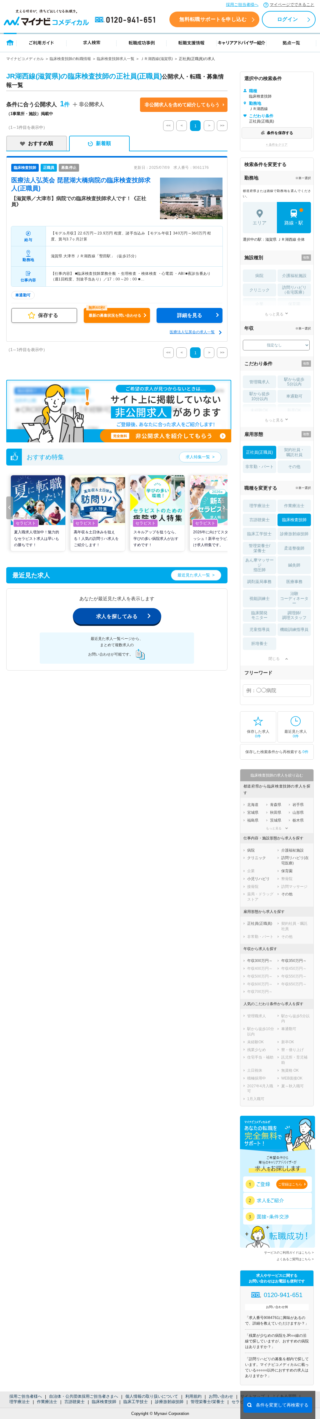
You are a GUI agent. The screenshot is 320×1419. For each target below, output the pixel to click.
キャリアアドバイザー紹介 (242, 42)
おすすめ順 (40, 143)
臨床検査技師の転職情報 (70, 59)
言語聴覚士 (74, 1401)
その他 (294, 466)
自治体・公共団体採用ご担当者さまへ (83, 1396)
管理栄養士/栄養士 (207, 1401)
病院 (259, 275)
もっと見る (274, 314)
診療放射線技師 (169, 1401)
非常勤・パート (259, 466)
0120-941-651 (126, 20)
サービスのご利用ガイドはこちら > (289, 1252)
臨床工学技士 (135, 1401)
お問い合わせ (221, 1396)
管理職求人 (259, 382)
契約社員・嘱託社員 (294, 452)
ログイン (287, 19)
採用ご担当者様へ (242, 4)
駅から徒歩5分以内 (294, 382)
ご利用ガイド (42, 42)
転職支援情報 (192, 42)
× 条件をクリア (277, 144)
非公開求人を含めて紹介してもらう (182, 104)
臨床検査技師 (104, 1401)
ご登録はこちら (290, 1184)
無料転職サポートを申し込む (213, 19)
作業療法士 (47, 1401)
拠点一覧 (291, 42)
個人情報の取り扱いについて (151, 1396)
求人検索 (92, 42)
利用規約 (193, 1396)
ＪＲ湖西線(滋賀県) (156, 59)
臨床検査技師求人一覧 (115, 59)
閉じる (274, 659)
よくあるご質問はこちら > (295, 1259)
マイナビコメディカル (25, 59)
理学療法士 (19, 1401)
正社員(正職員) (259, 452)
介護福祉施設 (294, 275)
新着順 (103, 143)
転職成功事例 (142, 42)
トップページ (10, 42)
